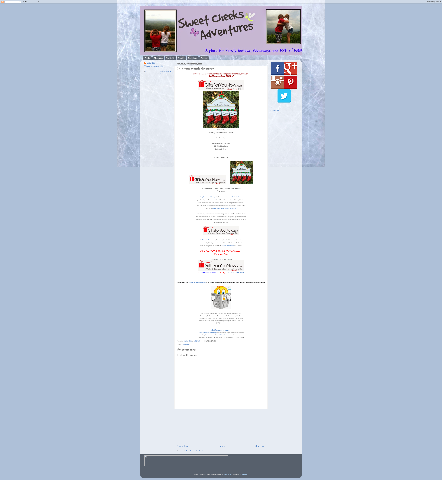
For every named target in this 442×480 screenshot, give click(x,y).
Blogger (245, 474)
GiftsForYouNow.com (237, 197)
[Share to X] (210, 341)
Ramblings (192, 58)
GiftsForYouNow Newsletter (197, 282)
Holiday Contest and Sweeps (207, 197)
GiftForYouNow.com (227, 246)
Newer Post (183, 446)
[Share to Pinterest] (214, 341)
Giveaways (158, 58)
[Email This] (206, 341)
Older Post (259, 446)
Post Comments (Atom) (194, 451)
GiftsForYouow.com (225, 335)
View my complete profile (153, 66)
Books (147, 58)
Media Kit (170, 58)
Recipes (204, 58)
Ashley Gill (151, 63)
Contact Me (274, 110)
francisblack (228, 474)
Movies (181, 58)
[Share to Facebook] (212, 341)
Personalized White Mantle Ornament (224, 208)
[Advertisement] (221, 427)
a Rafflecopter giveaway (220, 330)
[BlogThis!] (208, 341)
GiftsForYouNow (205, 240)
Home (221, 446)
